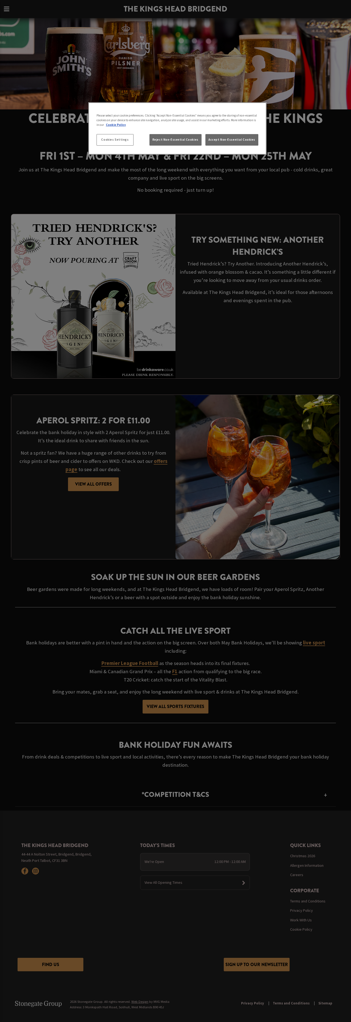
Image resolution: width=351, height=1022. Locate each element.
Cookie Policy (116, 125)
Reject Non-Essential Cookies (175, 139)
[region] (177, 128)
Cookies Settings (115, 139)
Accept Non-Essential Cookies (231, 139)
